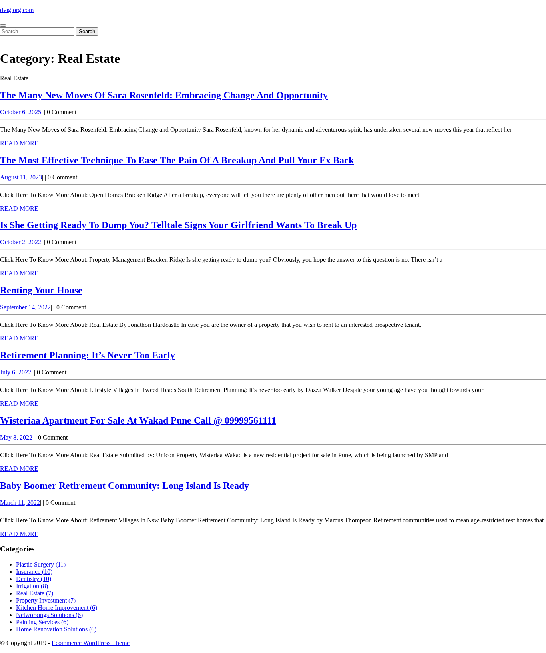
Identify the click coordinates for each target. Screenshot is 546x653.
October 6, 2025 (20, 112)
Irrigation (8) (32, 586)
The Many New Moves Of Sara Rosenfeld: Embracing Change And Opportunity (164, 95)
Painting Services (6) (42, 622)
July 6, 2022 (15, 372)
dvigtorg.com (17, 9)
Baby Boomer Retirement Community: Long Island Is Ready (124, 485)
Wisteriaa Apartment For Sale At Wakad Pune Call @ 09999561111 (138, 420)
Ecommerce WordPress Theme (91, 642)
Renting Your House (41, 290)
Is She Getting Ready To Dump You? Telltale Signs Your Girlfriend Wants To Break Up (178, 225)
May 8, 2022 (16, 437)
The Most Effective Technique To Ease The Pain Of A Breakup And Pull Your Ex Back (177, 160)
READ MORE (19, 143)
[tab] (3, 25)
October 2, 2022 (20, 242)
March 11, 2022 (20, 502)
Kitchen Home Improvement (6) (56, 607)
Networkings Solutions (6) (49, 614)
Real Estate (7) (34, 593)
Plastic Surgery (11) (41, 564)
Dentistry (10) (33, 578)
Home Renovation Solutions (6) (56, 629)
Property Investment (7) (46, 600)
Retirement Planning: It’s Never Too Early (87, 355)
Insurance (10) (34, 571)
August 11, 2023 (21, 177)
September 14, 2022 (25, 307)
